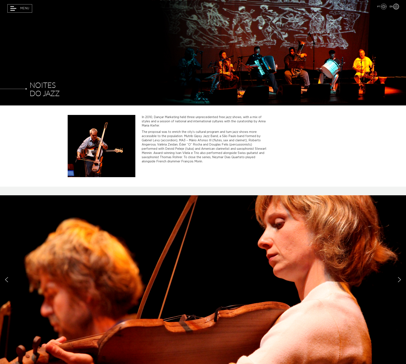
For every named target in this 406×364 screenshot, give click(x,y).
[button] (6, 279)
